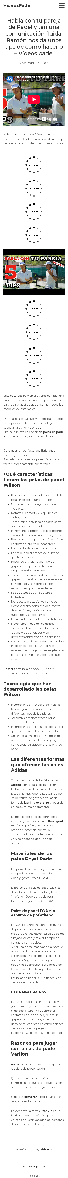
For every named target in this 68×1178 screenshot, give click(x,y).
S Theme (30, 1149)
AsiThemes (46, 1149)
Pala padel (34, 1175)
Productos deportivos (33, 1166)
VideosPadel (17, 5)
